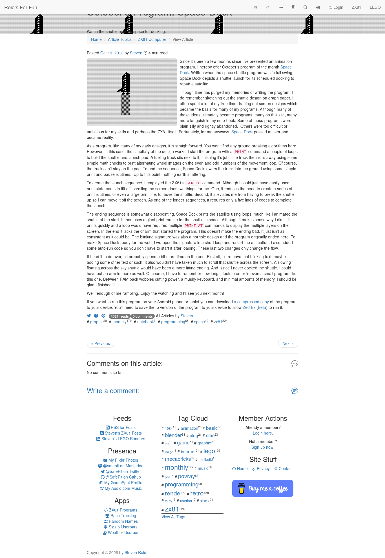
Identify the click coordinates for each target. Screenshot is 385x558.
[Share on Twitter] (89, 315)
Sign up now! (263, 447)
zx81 (218, 321)
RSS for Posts (123, 427)
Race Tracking (122, 515)
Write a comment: (113, 390)
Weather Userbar (123, 532)
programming (173, 321)
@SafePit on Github (123, 477)
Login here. (263, 433)
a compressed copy (251, 301)
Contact (285, 468)
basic (212, 427)
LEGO (375, 7)
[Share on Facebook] (96, 315)
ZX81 (356, 7)
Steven (136, 53)
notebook (145, 321)
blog (194, 435)
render (173, 493)
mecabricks (178, 458)
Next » (288, 343)
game (183, 442)
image (169, 452)
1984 (169, 428)
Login (337, 7)
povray (186, 476)
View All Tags (173, 516)
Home (242, 468)
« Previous (100, 343)
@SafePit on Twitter (123, 471)
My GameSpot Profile (122, 482)
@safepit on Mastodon (122, 465)
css (167, 443)
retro (197, 492)
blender (173, 435)
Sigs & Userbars (123, 527)
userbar (186, 500)
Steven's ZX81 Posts (123, 433)
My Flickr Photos (122, 460)
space (199, 321)
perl (167, 477)
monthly (119, 321)
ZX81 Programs (122, 510)
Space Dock (242, 131)
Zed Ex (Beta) (255, 307)
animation (189, 428)
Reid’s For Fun (20, 7)
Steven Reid (135, 552)
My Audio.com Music (123, 488)
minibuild (206, 459)
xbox (205, 500)
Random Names (123, 521)
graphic (96, 321)
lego (209, 450)
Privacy (263, 468)
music (203, 468)
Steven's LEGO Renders (122, 438)
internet (188, 451)
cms (210, 435)
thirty (168, 500)
